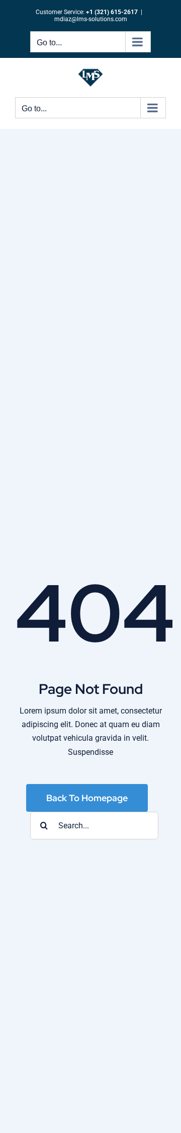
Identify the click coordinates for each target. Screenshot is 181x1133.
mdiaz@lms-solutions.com (90, 19)
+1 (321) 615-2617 (112, 12)
